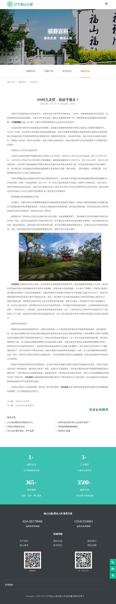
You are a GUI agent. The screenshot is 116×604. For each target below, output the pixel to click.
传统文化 (85, 71)
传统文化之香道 (22, 401)
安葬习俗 (48, 71)
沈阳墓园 (17, 122)
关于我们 (24, 541)
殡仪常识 (67, 71)
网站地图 (91, 545)
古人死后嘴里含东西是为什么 (20, 422)
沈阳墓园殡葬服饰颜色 (68, 426)
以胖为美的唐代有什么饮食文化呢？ (74, 422)
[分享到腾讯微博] (100, 409)
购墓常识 (30, 71)
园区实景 (58, 541)
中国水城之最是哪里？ (25, 405)
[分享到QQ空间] (94, 409)
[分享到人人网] (103, 409)
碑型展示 (91, 541)
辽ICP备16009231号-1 (74, 596)
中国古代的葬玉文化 (16, 426)
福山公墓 (11, 82)
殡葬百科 (22, 82)
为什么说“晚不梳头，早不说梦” (20, 431)
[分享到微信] (107, 409)
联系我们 (58, 545)
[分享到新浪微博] (97, 409)
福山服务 (24, 545)
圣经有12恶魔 (64, 431)
